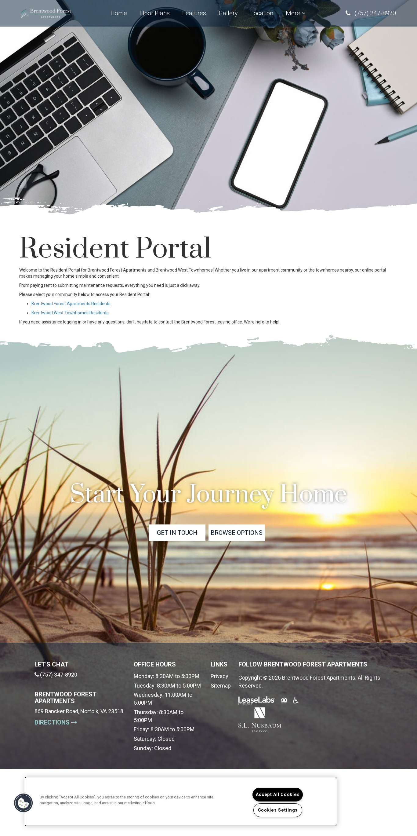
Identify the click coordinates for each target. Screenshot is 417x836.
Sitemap (221, 685)
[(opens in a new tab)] (259, 719)
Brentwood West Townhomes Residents (70, 312)
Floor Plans (155, 13)
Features (195, 13)
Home (119, 13)
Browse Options (237, 532)
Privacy (219, 676)
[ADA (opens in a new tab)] (296, 701)
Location (261, 13)
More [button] (294, 13)
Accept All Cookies (277, 794)
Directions (79, 722)
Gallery (228, 13)
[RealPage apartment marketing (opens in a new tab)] (256, 701)
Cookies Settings (278, 810)
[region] (180, 801)
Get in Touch (177, 532)
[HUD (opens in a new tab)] (284, 701)
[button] (371, 13)
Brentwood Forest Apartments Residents (71, 303)
